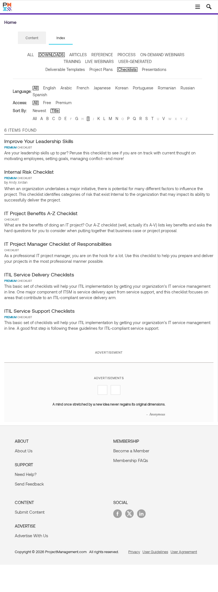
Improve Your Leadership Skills (38, 141)
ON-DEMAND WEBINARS (162, 54)
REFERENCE (102, 54)
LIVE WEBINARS (99, 61)
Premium (64, 102)
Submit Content (30, 512)
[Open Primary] (197, 6)
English (49, 87)
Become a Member (131, 450)
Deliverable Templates (65, 69)
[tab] (32, 38)
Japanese (102, 87)
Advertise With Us (31, 535)
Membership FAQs (130, 460)
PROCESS (127, 54)
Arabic (66, 87)
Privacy (134, 551)
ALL (30, 54)
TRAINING (72, 61)
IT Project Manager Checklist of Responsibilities (58, 244)
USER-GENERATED (135, 61)
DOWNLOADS (51, 54)
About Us (23, 450)
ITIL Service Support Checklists (39, 311)
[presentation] (32, 37)
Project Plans (101, 69)
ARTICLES (78, 54)
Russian (188, 87)
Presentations (154, 69)
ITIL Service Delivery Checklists (39, 274)
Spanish (40, 94)
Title (55, 110)
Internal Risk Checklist (29, 172)
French (83, 87)
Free (47, 102)
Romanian (167, 87)
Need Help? (26, 474)
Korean (121, 87)
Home (10, 22)
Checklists (127, 69)
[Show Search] (208, 6)
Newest (39, 110)
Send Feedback (29, 483)
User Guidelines (155, 551)
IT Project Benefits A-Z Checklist (40, 213)
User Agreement (184, 551)
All (35, 87)
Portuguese (143, 87)
